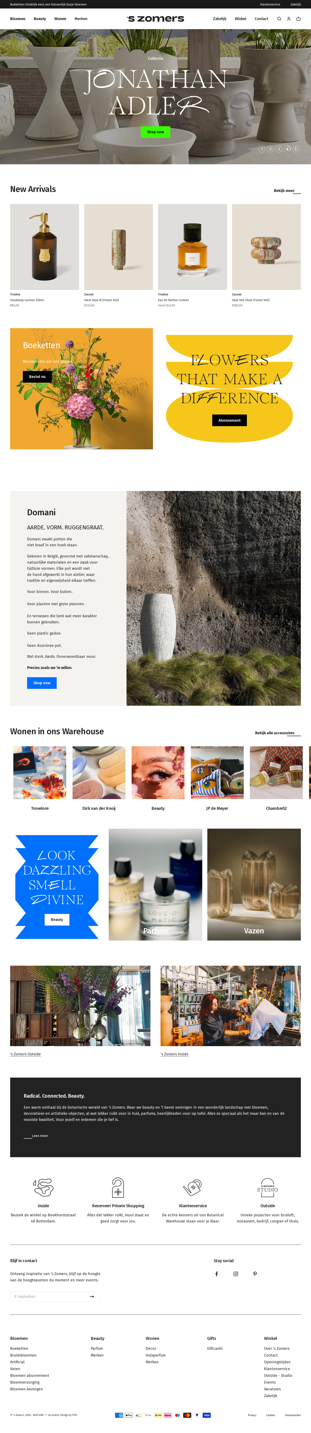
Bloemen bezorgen (26, 1389)
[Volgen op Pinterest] (255, 1274)
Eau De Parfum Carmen (173, 300)
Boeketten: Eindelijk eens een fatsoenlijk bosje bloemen (48, 4)
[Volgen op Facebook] (216, 1274)
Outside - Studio (278, 1375)
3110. (75, 1415)
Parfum (97, 1348)
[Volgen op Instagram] (236, 1274)
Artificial (17, 1362)
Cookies (270, 1415)
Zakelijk (295, 4)
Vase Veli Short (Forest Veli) (251, 300)
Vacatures (272, 1389)
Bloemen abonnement (29, 1375)
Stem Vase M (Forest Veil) (101, 300)
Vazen (15, 1368)
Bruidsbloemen (23, 1355)
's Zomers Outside (25, 1054)
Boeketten (19, 1348)
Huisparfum (156, 1355)
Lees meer (40, 1136)
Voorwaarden (293, 1415)
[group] (43, 1200)
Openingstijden (277, 1362)
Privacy (252, 1415)
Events (270, 1382)
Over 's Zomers (276, 1348)
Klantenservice (270, 4)
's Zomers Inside (175, 1054)
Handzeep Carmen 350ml (27, 300)
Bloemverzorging (24, 1382)
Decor (151, 1348)
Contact (271, 1355)
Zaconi (89, 294)
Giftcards (215, 1348)
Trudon (15, 294)
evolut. (56, 1415)
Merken (97, 1355)
